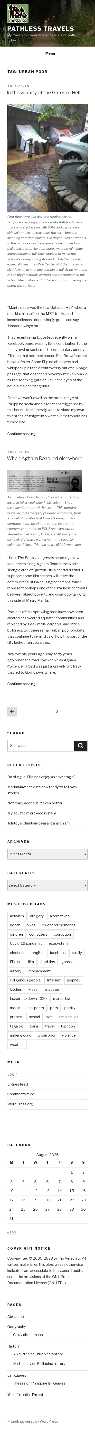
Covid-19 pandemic (26, 943)
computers (38, 934)
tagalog (16, 1026)
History (13, 1346)
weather (17, 1044)
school (34, 1017)
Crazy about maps (28, 1335)
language (51, 989)
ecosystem (58, 943)
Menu (50, 53)
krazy (32, 989)
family (77, 953)
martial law (62, 998)
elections (17, 953)
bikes (31, 925)
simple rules (68, 1017)
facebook (58, 953)
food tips (47, 962)
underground (20, 1035)
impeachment (39, 971)
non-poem (35, 1008)
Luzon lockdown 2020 (28, 998)
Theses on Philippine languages (39, 1383)
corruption (62, 934)
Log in (12, 1074)
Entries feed (17, 1084)
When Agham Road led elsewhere (44, 458)
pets (54, 1008)
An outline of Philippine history (38, 1354)
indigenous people (25, 980)
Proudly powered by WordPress (32, 1421)
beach (15, 925)
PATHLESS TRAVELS (40, 28)
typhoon (68, 1026)
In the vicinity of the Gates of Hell (43, 93)
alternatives (60, 916)
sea (49, 1017)
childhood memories (59, 925)
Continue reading (21, 434)
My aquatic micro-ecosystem (31, 813)
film (31, 962)
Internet (54, 980)
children (16, 934)
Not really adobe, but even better (34, 803)
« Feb (11, 1232)
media (15, 1008)
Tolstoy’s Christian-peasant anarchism (38, 823)
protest (16, 1017)
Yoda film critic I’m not (25, 1395)
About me (15, 1316)
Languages (16, 1375)
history (15, 971)
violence (69, 1035)
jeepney (73, 980)
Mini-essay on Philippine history (39, 1363)
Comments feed (20, 1094)
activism (17, 916)
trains (34, 1026)
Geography (16, 1327)
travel (50, 1026)
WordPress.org (20, 1104)
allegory (37, 916)
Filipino (15, 962)
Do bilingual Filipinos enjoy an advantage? (41, 777)
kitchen (16, 989)
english (38, 953)
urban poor (47, 1035)
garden (67, 962)
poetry (70, 1008)
